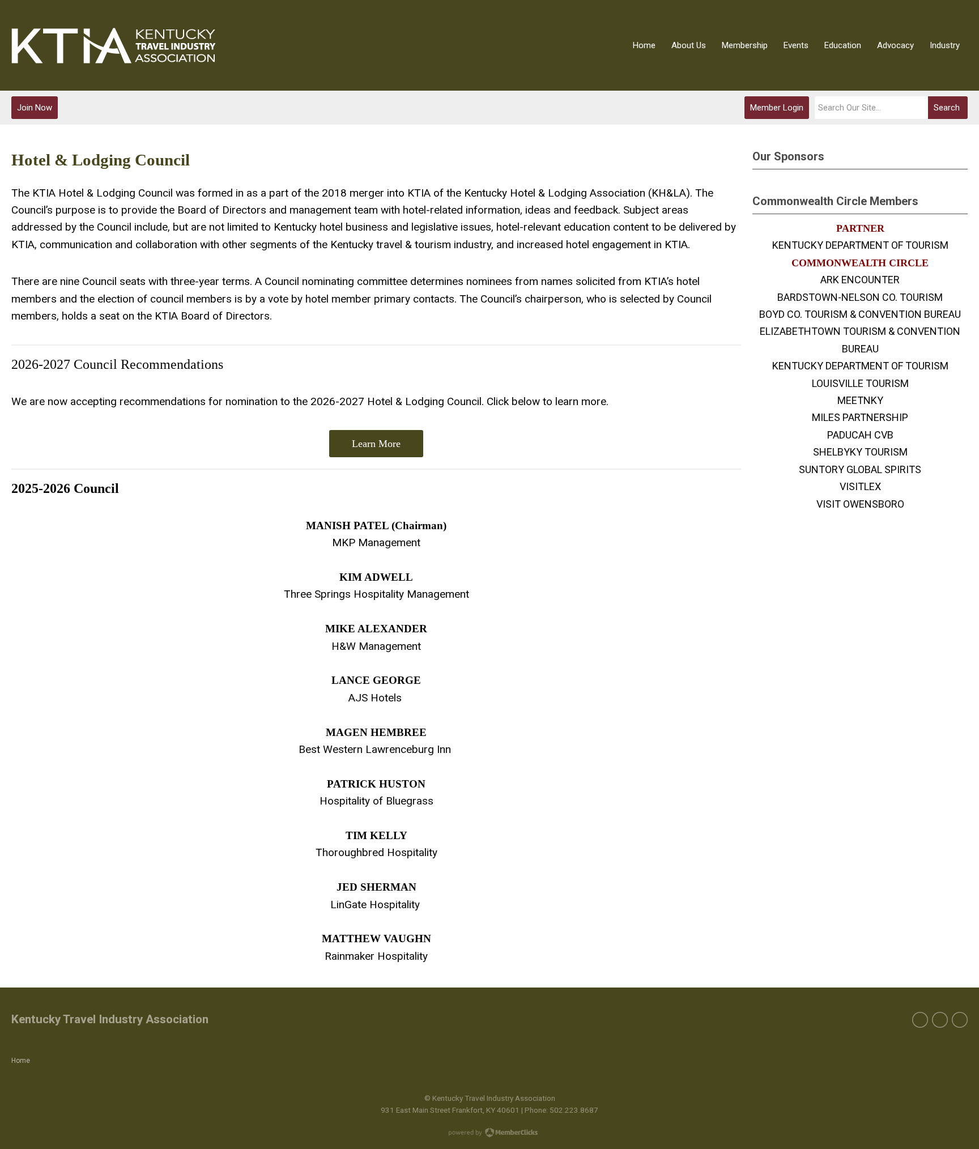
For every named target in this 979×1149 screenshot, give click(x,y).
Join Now (34, 108)
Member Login (776, 108)
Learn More (376, 443)
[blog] (960, 1020)
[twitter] (940, 1020)
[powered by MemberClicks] (489, 1133)
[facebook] (920, 1020)
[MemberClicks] (113, 45)
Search (947, 108)
